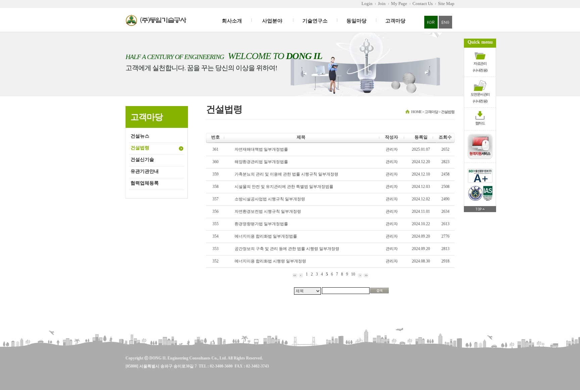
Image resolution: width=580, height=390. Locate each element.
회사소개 (232, 20)
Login (367, 3)
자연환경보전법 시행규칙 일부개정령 (268, 211)
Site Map (446, 3)
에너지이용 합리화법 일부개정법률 (266, 236)
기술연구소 (315, 20)
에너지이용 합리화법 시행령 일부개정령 (270, 261)
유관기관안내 (145, 171)
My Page (399, 3)
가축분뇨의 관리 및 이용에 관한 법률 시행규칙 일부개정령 (286, 174)
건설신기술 (142, 159)
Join (382, 3)
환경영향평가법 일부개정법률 (261, 224)
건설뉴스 (140, 136)
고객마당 (395, 20)
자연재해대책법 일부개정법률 (261, 149)
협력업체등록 (145, 183)
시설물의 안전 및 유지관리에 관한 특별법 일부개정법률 (284, 186)
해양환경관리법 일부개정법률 (261, 161)
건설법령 (140, 147)
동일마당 (356, 20)
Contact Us (423, 3)
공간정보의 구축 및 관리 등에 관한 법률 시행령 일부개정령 (287, 248)
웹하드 (480, 123)
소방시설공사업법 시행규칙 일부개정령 (270, 199)
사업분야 (272, 20)
